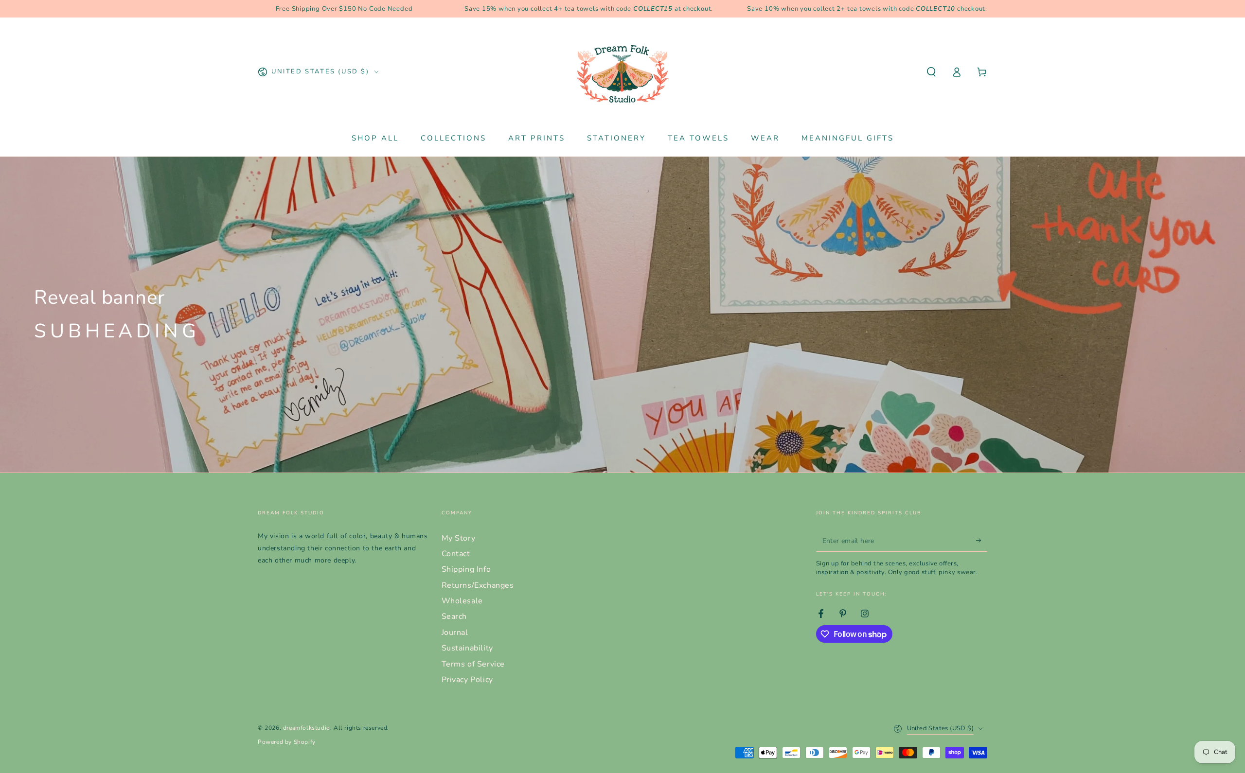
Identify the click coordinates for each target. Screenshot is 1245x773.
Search (454, 616)
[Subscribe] (981, 540)
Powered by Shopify (287, 742)
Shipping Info (466, 569)
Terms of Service (473, 664)
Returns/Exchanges (478, 585)
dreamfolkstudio (306, 728)
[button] (931, 72)
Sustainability (467, 648)
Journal (455, 632)
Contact (456, 553)
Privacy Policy (467, 679)
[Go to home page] (622, 72)
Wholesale (462, 601)
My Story (459, 538)
